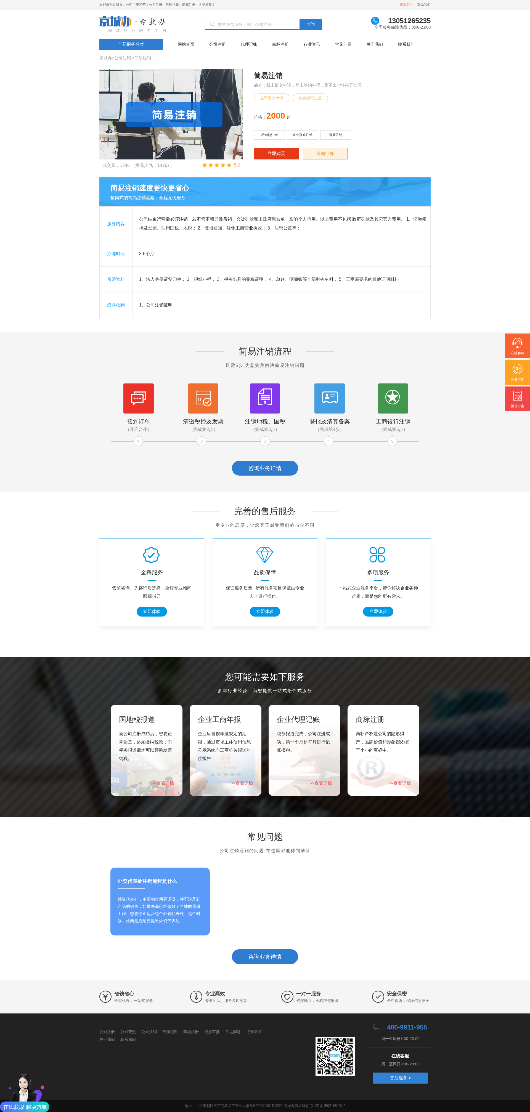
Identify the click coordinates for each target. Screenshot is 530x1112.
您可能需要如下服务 (265, 677)
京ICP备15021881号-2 (327, 1106)
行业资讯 (312, 44)
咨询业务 (325, 153)
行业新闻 (254, 1032)
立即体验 (152, 611)
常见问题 (343, 44)
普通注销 (335, 135)
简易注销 (142, 57)
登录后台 (406, 5)
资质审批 (212, 1032)
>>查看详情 (163, 783)
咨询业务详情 (265, 468)
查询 (311, 24)
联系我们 (424, 5)
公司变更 (128, 1032)
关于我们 (375, 44)
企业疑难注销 (302, 135)
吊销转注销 (269, 135)
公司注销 (122, 57)
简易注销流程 (265, 351)
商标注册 (280, 44)
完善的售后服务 (265, 511)
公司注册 (217, 44)
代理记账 (249, 44)
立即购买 (276, 153)
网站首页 (186, 44)
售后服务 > (400, 1078)
